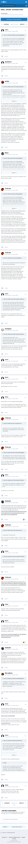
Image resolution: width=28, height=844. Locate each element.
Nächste (22, 24)
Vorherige (6, 24)
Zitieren (6, 56)
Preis (4, 652)
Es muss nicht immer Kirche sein (15, 14)
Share (5, 826)
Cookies (14, 838)
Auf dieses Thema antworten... (11, 819)
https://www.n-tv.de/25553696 (8, 715)
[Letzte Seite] (26, 24)
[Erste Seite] (2, 24)
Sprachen (4, 837)
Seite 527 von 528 (14, 24)
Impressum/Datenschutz (14, 837)
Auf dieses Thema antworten (14, 19)
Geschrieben (11, 31)
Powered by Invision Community (14, 841)
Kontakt (23, 837)
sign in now (8, 813)
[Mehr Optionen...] (25, 30)
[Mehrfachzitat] (2, 56)
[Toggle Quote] (3, 35)
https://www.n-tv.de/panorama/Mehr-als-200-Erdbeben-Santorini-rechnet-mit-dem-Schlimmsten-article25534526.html (13, 636)
